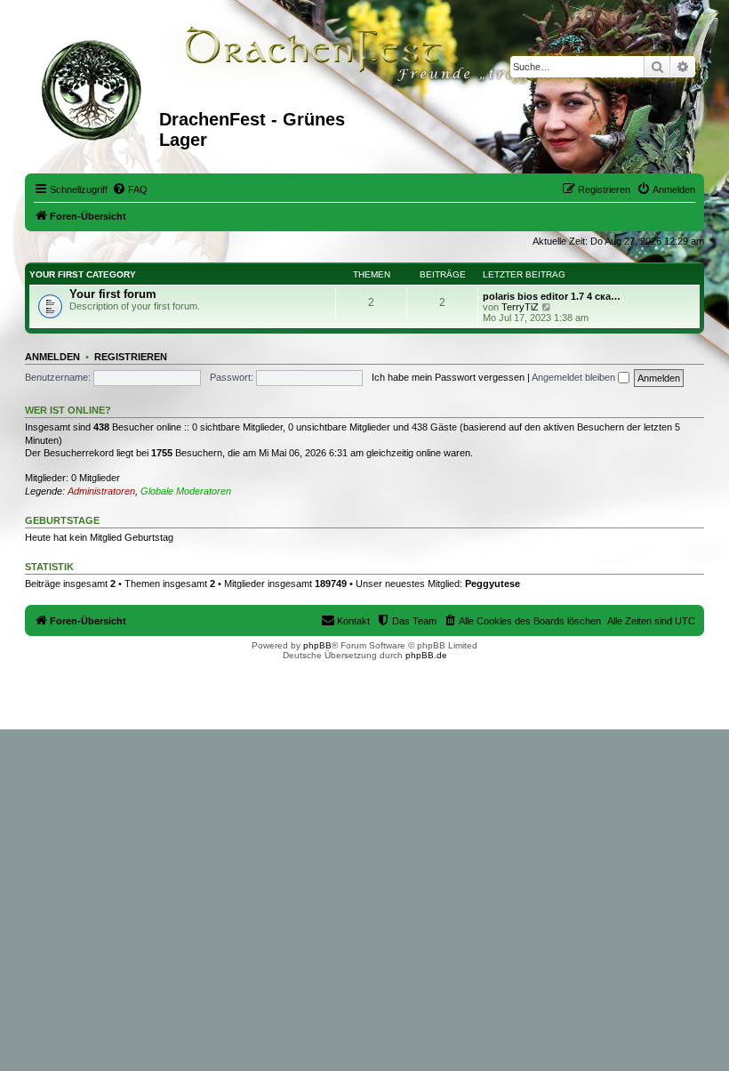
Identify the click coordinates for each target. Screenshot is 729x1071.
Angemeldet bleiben (575, 377)
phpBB (317, 645)
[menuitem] (130, 189)
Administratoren (101, 491)
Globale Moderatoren (185, 491)
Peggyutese (492, 583)
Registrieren (130, 356)
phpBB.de (426, 655)
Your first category (82, 274)
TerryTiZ (520, 307)
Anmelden (52, 356)
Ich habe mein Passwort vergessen (448, 377)
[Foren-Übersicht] (94, 88)
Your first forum (112, 294)
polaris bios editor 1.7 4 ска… (552, 296)
